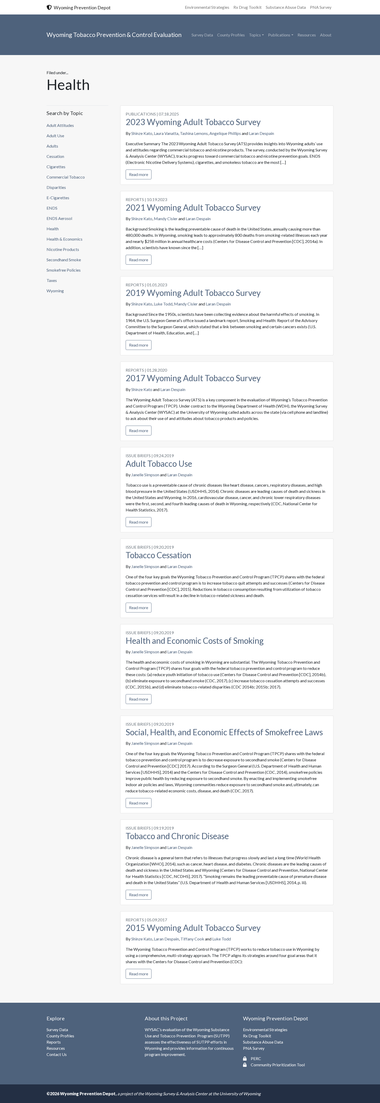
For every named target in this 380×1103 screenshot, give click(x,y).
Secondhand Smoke (64, 259)
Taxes (52, 280)
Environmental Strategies (207, 7)
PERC (256, 1058)
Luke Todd (163, 303)
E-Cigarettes (58, 197)
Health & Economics (64, 238)
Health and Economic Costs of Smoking (195, 640)
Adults (52, 145)
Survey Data (202, 34)
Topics (255, 34)
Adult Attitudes (60, 125)
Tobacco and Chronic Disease (177, 836)
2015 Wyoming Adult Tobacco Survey (193, 928)
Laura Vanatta (166, 133)
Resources (307, 34)
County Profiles (231, 34)
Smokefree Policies (64, 269)
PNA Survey (320, 7)
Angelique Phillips (225, 133)
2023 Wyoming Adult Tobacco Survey (193, 122)
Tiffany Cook (192, 938)
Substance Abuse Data (286, 7)
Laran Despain (261, 133)
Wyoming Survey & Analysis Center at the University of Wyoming (203, 1093)
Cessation (55, 156)
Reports (54, 1041)
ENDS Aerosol (59, 218)
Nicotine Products (63, 249)
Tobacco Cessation (158, 555)
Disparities (56, 187)
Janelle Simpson (145, 474)
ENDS (52, 207)
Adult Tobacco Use (159, 463)
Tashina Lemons (194, 133)
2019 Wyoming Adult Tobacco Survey (193, 293)
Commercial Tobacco (66, 176)
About (325, 34)
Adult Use (55, 135)
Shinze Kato (141, 133)
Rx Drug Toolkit (247, 7)
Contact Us (57, 1054)
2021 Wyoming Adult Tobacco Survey (193, 207)
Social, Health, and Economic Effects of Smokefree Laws (224, 732)
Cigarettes (56, 166)
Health (53, 228)
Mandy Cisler (166, 218)
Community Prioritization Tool (278, 1064)
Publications (279, 34)
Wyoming (55, 290)
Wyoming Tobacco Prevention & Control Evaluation (114, 34)
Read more (138, 174)
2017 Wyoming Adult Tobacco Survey (193, 378)
